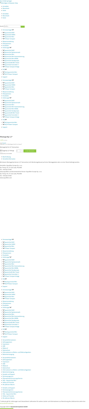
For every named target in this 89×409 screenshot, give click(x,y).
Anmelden (6, 6)
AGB (4, 346)
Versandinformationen (9, 340)
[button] (13, 30)
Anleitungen (6, 47)
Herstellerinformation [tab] (9, 159)
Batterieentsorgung (8, 354)
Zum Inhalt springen (6, 1)
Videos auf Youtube (8, 382)
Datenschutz (6, 350)
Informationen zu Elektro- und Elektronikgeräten (17, 352)
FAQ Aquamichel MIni (10, 72)
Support (5, 77)
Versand (4, 143)
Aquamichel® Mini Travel (11, 62)
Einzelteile (6, 45)
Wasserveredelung (8, 41)
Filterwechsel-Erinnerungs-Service (12, 378)
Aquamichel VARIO (9, 35)
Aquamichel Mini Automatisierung (14, 56)
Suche (2, 26)
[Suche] (23, 27)
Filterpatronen (7, 43)
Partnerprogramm (8, 376)
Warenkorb (6, 8)
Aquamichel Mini (9, 37)
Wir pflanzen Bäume (9, 384)
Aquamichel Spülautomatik (12, 52)
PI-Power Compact (9, 39)
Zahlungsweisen (7, 342)
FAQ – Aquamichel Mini (9, 380)
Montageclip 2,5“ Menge (7, 150)
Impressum (6, 344)
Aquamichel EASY (9, 32)
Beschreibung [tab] (7, 157)
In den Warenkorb (29, 151)
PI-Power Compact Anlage (11, 67)
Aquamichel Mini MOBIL (11, 58)
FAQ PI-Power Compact (11, 74)
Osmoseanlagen (7, 30)
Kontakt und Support (9, 374)
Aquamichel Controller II (11, 65)
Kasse (4, 10)
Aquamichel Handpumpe (11, 60)
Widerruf (5, 348)
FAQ (4, 69)
